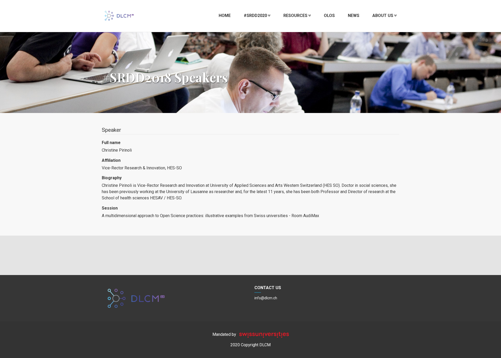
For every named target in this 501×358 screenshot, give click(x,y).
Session (110, 208)
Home (225, 15)
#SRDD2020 (255, 15)
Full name (111, 142)
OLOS (329, 15)
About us (382, 15)
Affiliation (111, 160)
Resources (295, 15)
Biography (112, 177)
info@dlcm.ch (265, 298)
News (353, 15)
